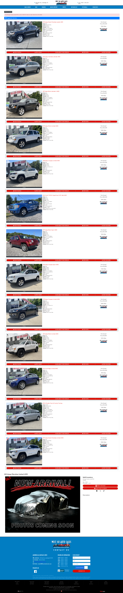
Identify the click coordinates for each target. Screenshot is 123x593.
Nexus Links (105, 583)
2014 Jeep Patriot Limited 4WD (50, 334)
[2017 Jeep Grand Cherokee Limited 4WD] (24, 450)
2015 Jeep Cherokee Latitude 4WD (51, 57)
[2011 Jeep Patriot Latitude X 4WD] (24, 104)
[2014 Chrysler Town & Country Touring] (24, 416)
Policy (91, 582)
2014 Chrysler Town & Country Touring (52, 403)
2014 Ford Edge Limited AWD (50, 368)
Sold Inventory (91, 583)
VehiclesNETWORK (60, 587)
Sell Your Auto (32, 582)
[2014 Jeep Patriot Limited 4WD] (24, 346)
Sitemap (106, 581)
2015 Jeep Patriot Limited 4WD (50, 126)
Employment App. (76, 583)
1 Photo (24, 291)
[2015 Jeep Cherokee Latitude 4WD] (24, 69)
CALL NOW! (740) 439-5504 (83, 3)
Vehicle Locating (46, 581)
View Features (106, 52)
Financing (44, 7)
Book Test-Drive (32, 583)
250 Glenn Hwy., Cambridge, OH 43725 (42, 3)
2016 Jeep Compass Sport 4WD (51, 264)
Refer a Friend (47, 582)
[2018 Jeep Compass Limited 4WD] (24, 173)
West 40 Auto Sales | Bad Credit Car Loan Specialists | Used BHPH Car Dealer (67, 586)
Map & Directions (61, 583)
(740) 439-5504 (42, 560)
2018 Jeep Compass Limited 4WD (51, 160)
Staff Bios (76, 582)
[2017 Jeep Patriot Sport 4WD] (24, 242)
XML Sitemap (106, 582)
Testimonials (84, 7)
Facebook (91, 581)
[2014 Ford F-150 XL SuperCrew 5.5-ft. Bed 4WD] (24, 208)
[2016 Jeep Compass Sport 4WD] (24, 277)
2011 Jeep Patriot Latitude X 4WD (51, 91)
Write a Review (61, 582)
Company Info (95, 7)
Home (36, 7)
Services (64, 7)
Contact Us (81, 571)
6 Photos (24, 430)
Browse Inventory (54, 7)
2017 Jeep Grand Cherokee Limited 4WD (53, 438)
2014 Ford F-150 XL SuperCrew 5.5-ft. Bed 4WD (55, 195)
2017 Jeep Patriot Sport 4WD (50, 230)
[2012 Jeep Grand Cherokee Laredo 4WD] (24, 34)
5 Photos (24, 48)
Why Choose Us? (74, 7)
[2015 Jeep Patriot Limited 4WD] (24, 138)
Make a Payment (28, 7)
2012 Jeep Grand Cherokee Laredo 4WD (53, 22)
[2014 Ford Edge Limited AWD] (24, 381)
